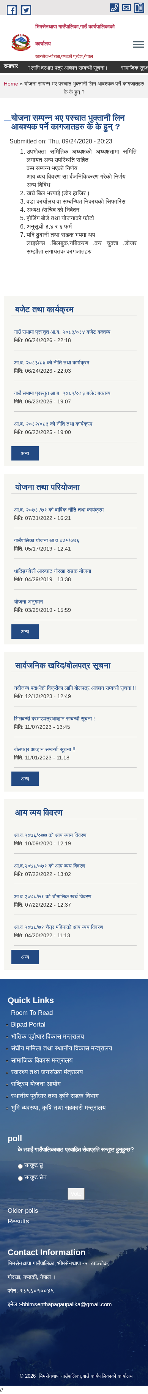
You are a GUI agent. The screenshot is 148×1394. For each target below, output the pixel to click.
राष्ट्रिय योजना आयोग (36, 1084)
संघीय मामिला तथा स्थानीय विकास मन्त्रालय (61, 1048)
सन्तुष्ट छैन (35, 1177)
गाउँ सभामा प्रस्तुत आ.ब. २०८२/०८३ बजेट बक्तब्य (62, 393)
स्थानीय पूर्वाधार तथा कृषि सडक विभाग (55, 1096)
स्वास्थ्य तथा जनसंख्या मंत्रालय (47, 1072)
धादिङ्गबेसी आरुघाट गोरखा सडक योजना (52, 571)
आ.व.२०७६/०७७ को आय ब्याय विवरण (50, 835)
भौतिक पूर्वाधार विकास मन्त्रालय (47, 1036)
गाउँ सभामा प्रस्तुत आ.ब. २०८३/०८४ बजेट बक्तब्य (62, 332)
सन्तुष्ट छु (33, 1165)
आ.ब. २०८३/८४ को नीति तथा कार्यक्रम (51, 362)
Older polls (23, 1210)
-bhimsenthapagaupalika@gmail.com (66, 1304)
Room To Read (32, 1012)
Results (18, 1221)
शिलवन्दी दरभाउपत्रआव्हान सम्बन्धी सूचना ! (54, 719)
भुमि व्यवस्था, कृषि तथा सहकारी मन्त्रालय (58, 1107)
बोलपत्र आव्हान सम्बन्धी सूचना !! (45, 749)
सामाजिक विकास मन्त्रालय (41, 1060)
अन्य (25, 453)
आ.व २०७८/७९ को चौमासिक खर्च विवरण (52, 896)
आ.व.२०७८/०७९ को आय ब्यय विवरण (49, 866)
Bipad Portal (28, 1024)
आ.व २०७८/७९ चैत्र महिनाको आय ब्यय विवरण (58, 927)
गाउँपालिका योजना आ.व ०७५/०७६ (46, 540)
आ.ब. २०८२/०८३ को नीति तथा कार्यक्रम (53, 424)
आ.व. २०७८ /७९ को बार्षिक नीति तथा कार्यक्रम (59, 510)
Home (11, 84)
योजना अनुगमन (28, 602)
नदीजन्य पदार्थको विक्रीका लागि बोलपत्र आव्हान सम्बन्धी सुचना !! (75, 688)
